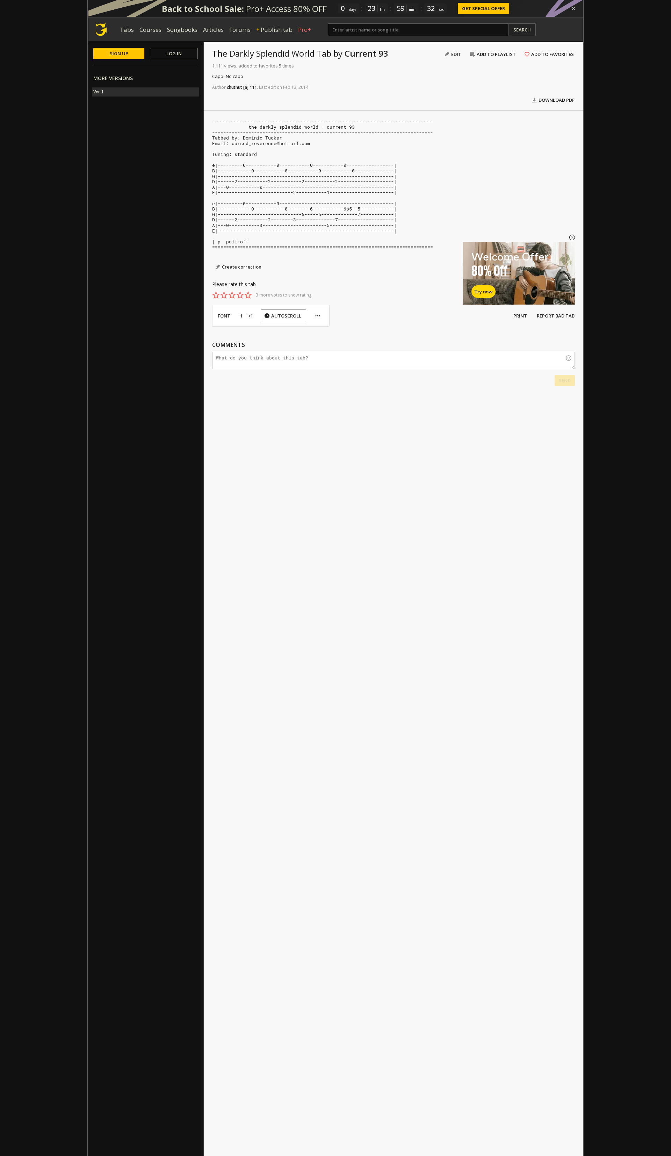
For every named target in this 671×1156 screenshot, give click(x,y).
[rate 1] (216, 295)
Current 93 (366, 53)
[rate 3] (232, 295)
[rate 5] (248, 295)
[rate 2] (224, 295)
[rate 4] (240, 295)
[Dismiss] (573, 8)
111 (253, 87)
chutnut (234, 87)
